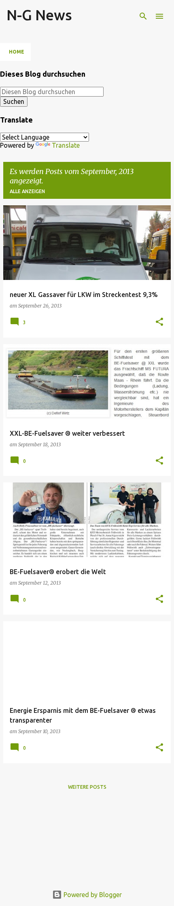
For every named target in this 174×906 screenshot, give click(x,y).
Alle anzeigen (27, 191)
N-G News (39, 14)
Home (16, 51)
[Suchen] (143, 16)
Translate (66, 145)
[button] (159, 322)
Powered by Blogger (92, 894)
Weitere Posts (87, 787)
